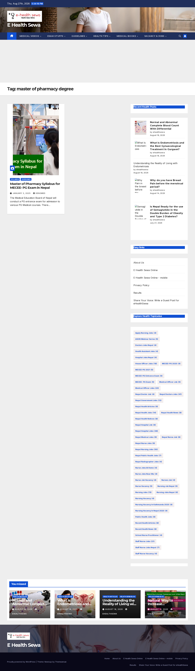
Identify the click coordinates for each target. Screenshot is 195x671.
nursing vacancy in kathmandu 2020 (153, 504)
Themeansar (60, 662)
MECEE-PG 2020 (171, 364)
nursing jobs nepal (167, 492)
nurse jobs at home (146, 468)
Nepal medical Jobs (146, 437)
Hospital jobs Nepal (146, 357)
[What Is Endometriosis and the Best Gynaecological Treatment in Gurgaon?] (140, 148)
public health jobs (145, 517)
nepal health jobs (145, 413)
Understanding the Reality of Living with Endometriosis (119, 604)
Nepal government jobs (148, 400)
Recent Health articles (147, 523)
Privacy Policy (141, 285)
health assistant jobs (146, 351)
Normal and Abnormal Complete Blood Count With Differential (164, 125)
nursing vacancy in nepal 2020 (151, 511)
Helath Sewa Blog (127, 596)
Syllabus (15, 179)
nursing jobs (143, 492)
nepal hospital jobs (146, 431)
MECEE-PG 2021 (144, 370)
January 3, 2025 (22, 193)
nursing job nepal (167, 486)
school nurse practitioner (148, 535)
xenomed (40, 193)
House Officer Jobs (146, 364)
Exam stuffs (55, 36)
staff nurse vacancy (146, 554)
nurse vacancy (143, 486)
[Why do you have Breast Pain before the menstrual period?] (140, 186)
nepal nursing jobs (146, 449)
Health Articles (20, 596)
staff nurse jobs (144, 541)
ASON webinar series (146, 339)
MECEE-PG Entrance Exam (148, 376)
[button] (180, 36)
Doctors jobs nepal (145, 345)
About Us (138, 262)
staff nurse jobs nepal (147, 547)
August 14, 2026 (159, 609)
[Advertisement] (97, 61)
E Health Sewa (23, 25)
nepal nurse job (171, 437)
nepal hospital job (145, 425)
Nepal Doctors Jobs (171, 394)
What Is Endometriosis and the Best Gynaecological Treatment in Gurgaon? (167, 146)
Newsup (48, 662)
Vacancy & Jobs (154, 36)
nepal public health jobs (148, 455)
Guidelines (79, 36)
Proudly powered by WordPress (21, 662)
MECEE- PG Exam (144, 382)
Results (137, 292)
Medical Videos (30, 36)
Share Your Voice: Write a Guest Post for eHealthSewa (163, 665)
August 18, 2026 (24, 609)
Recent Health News (146, 529)
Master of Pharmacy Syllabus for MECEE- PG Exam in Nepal (35, 185)
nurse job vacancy (145, 480)
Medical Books (127, 36)
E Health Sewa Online (145, 270)
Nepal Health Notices (146, 419)
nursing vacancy (144, 498)
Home (107, 658)
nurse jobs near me (146, 474)
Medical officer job (170, 382)
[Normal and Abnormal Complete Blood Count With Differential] (140, 128)
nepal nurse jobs (145, 443)
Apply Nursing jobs (145, 333)
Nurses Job (168, 480)
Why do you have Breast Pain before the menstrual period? (166, 183)
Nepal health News (171, 413)
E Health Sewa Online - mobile (150, 277)
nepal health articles (146, 406)
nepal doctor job (144, 394)
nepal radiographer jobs (148, 462)
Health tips (101, 36)
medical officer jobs (147, 388)
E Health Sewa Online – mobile (159, 658)
